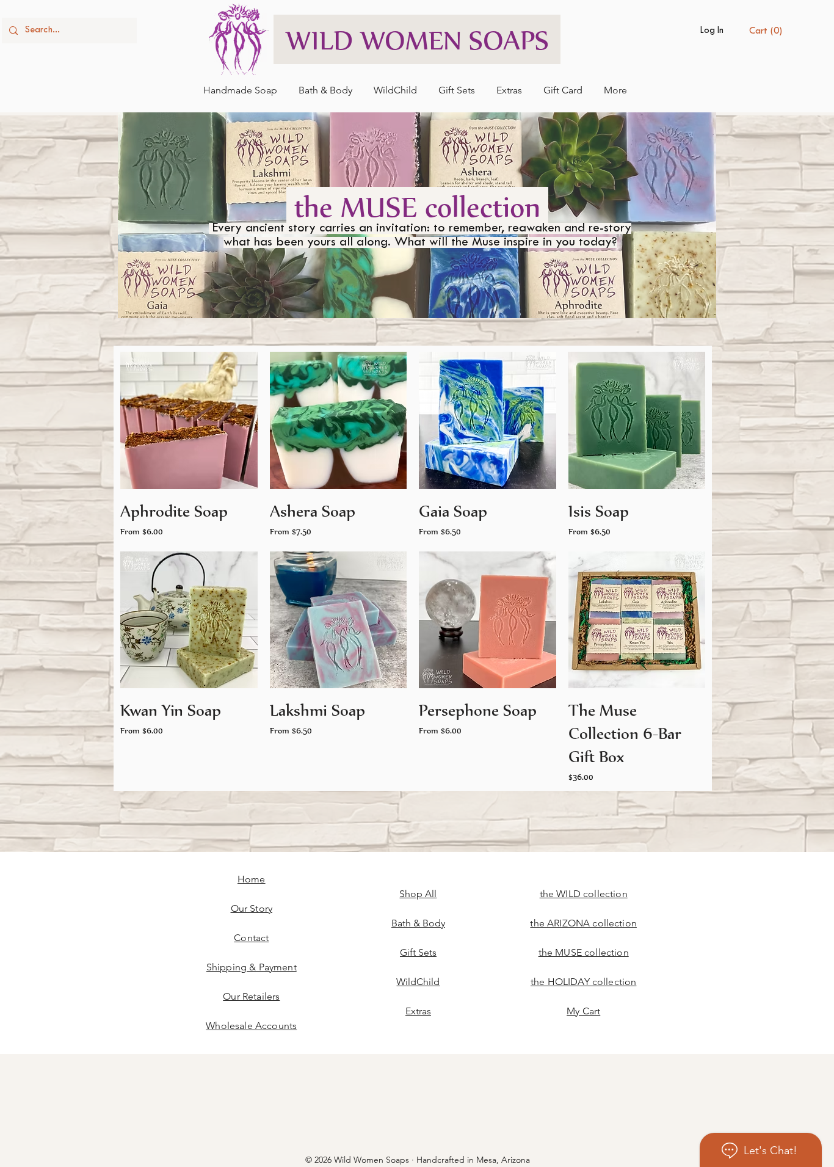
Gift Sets (418, 952)
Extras (418, 1011)
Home (252, 879)
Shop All (418, 894)
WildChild (418, 981)
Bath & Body (418, 923)
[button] (768, 30)
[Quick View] (189, 420)
